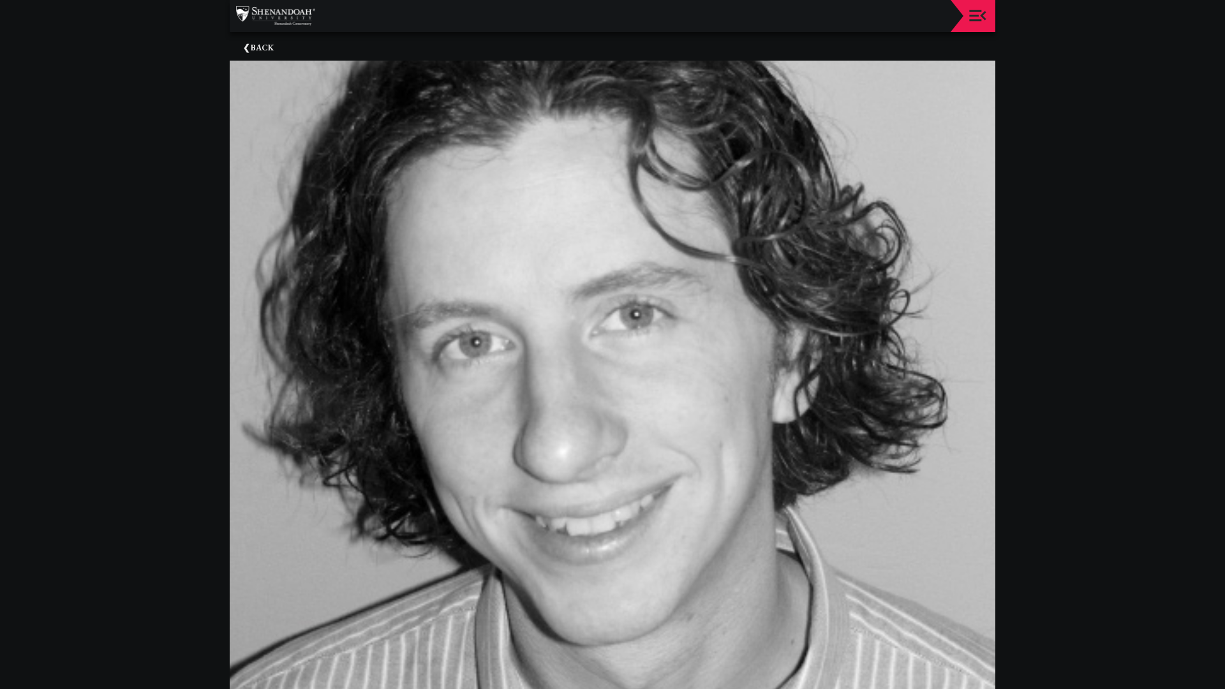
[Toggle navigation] (978, 15)
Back (262, 47)
